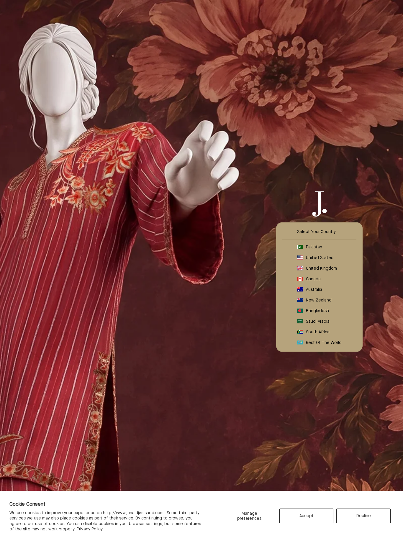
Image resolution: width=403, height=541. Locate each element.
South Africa (318, 331)
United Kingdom (321, 268)
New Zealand (319, 300)
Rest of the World (324, 342)
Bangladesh (317, 310)
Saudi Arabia (318, 321)
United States (319, 257)
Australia (314, 289)
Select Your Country (316, 231)
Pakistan (314, 247)
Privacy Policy (90, 529)
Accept (306, 515)
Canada (313, 278)
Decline (363, 515)
